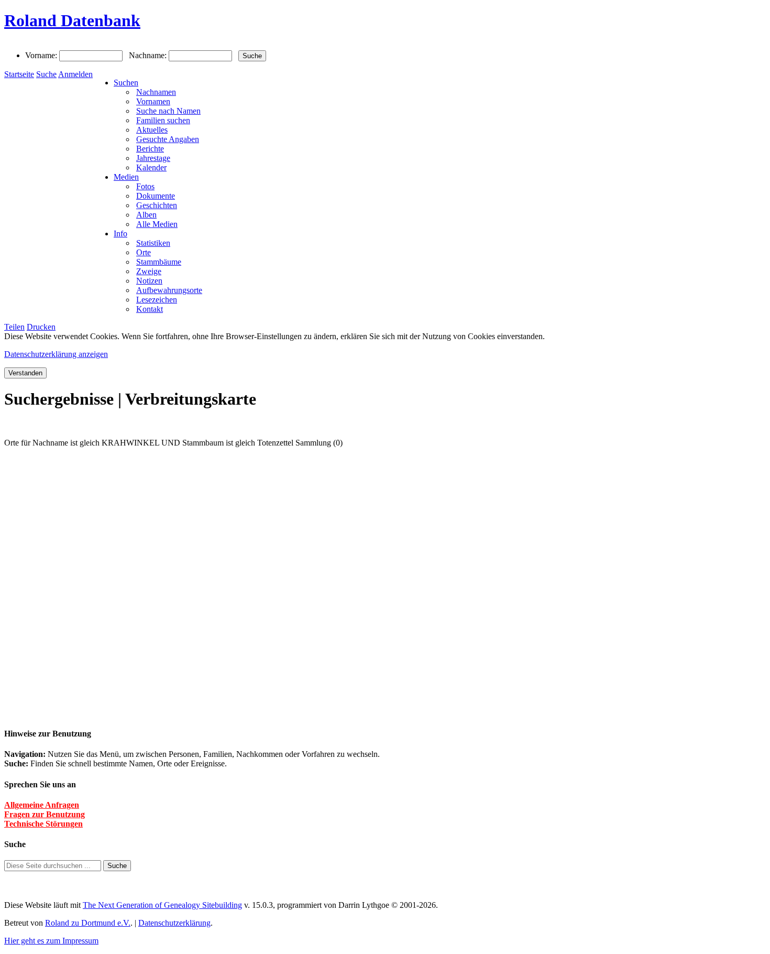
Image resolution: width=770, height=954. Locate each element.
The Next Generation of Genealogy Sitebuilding (162, 905)
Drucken (41, 326)
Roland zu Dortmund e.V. (87, 922)
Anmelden (75, 74)
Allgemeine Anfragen (41, 804)
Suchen (126, 82)
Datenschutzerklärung (174, 922)
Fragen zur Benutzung (44, 814)
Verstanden (25, 373)
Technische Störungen (43, 823)
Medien (126, 176)
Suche (46, 74)
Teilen (14, 326)
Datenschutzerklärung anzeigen (56, 354)
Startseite (19, 74)
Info (120, 233)
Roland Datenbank (72, 20)
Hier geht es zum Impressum (51, 940)
